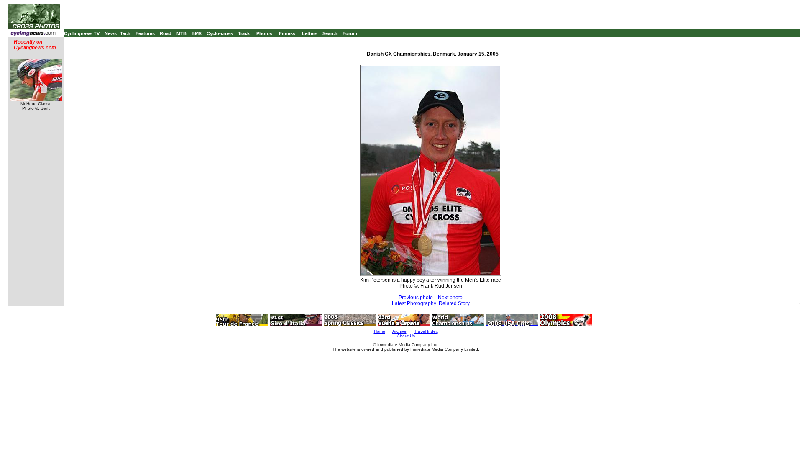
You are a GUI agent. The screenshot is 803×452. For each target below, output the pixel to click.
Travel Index (426, 331)
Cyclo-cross (220, 33)
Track (244, 33)
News (111, 33)
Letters (309, 33)
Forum (350, 33)
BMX (197, 33)
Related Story (454, 303)
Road (165, 33)
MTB (181, 33)
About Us (406, 336)
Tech (125, 33)
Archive (399, 331)
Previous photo (416, 297)
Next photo (450, 297)
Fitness (287, 33)
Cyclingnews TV (82, 33)
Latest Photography (414, 303)
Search (330, 33)
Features (145, 33)
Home (379, 331)
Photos (264, 33)
